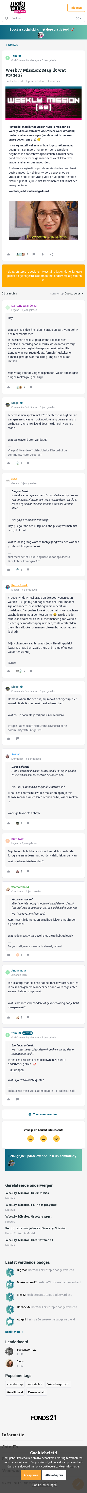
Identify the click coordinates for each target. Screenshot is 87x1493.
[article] (43, 346)
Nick (14, 478)
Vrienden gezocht (58, 1384)
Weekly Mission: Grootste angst (28, 1216)
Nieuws (13, 45)
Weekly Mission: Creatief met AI (29, 1240)
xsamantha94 (20, 887)
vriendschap (15, 1384)
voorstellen (35, 1384)
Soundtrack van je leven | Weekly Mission (36, 1228)
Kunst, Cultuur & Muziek (20, 1233)
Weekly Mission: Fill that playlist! (31, 1205)
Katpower (17, 839)
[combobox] (43, 18)
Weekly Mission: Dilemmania (27, 1193)
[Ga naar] (6, 18)
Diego (15, 403)
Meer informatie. (69, 1466)
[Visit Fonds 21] (43, 1417)
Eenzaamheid (36, 1392)
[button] (4, 8)
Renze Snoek (19, 585)
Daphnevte (24, 1307)
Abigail (21, 1319)
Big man (22, 1270)
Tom (14, 56)
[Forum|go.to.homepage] (18, 8)
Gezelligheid (15, 1392)
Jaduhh (15, 754)
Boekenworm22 (27, 1282)
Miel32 (21, 1295)
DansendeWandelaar (24, 305)
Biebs (20, 1361)
